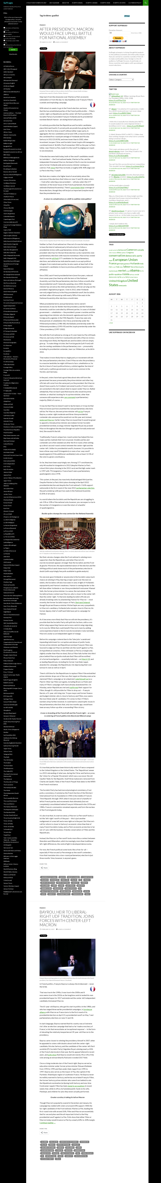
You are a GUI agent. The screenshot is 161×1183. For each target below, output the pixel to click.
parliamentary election (85, 488)
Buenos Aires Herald (10, 172)
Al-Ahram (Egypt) (9, 86)
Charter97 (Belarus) (10, 194)
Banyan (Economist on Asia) (12, 149)
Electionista (7, 340)
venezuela (122, 285)
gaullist (75, 883)
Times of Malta (8, 824)
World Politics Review (10, 872)
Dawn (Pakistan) (9, 269)
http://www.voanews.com (11, 435)
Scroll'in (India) (8, 707)
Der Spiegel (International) (12, 274)
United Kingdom (118, 280)
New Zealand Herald (10, 609)
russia (125, 274)
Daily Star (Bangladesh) (11, 250)
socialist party (64, 894)
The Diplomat (8, 779)
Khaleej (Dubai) (8, 500)
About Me (65, 3)
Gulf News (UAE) (9, 415)
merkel (122, 270)
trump (131, 277)
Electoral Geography (10, 342)
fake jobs (65, 880)
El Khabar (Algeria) (9, 314)
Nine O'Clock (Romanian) (11, 615)
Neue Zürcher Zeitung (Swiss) (13, 595)
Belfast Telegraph (9, 160)
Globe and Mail (8, 404)
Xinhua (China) (8, 877)
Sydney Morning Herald (11, 746)
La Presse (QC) (8, 531)
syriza (123, 277)
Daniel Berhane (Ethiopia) (12, 261)
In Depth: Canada (91, 3)
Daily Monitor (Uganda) (11, 244)
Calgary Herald (8, 177)
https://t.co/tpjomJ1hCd (135, 166)
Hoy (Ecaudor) (8, 432)
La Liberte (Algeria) (9, 520)
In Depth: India (105, 3)
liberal (133, 267)
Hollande (45, 885)
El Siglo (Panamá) (9, 328)
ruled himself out (82, 679)
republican (77, 891)
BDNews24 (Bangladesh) (11, 157)
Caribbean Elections (10, 183)
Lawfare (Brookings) (10, 545)
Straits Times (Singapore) (11, 729)
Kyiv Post (6, 508)
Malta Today (7, 571)
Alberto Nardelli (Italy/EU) (12, 92)
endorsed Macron (47, 420)
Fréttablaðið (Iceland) (10, 388)
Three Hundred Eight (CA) (12, 818)
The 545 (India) (8, 760)
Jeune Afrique (8, 491)
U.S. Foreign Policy (134, 3)
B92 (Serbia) (7, 138)
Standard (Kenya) (9, 726)
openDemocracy (9, 639)
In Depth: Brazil (77, 3)
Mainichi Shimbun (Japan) (11, 565)
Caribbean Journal (9, 186)
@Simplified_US (117, 96)
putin (111, 274)
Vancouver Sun (8, 848)
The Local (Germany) (10, 801)
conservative (117, 255)
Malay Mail (7, 568)
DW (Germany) (8, 294)
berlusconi (122, 250)
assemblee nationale (49, 877)
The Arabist (7, 763)
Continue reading (48, 1123)
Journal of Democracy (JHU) (12, 497)
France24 (7, 375)
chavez (114, 252)
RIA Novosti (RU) (9, 693)
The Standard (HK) (9, 812)
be (80, 411)
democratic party (133, 255)
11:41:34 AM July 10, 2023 (117, 143)
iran (110, 267)
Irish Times (7, 466)
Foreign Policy (8, 367)
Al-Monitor (7, 89)
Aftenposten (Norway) (11, 80)
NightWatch (7, 612)
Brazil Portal (7, 166)
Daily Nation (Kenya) (10, 247)
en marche (55, 880)
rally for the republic (50, 891)
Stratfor (6, 732)
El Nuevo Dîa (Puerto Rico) (12, 323)
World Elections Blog (10, 869)
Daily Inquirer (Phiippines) (12, 238)
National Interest (9, 593)
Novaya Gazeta (8, 620)
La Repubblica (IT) (9, 534)
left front (71, 885)
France (42, 25)
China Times (7, 202)
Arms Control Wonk (10, 123)
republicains (65, 891)
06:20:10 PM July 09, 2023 (117, 217)
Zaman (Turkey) (8, 889)
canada (140, 249)
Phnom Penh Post (9, 658)
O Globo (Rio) (8, 629)
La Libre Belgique (9, 522)
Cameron (132, 249)
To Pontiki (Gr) (8, 829)
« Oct (111, 323)
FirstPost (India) (9, 362)
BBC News (7, 155)
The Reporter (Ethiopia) (11, 809)
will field (55, 258)
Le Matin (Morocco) (10, 551)
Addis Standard (8, 72)
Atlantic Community (10, 135)
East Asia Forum (9, 300)
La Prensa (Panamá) (10, 528)
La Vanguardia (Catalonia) (11, 539)
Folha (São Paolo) (9, 364)
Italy (118, 267)
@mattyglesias (114, 151)
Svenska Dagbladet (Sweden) (12, 743)
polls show (52, 1055)
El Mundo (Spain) (9, 317)
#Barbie (116, 177)
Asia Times (7, 129)
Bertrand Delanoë (82, 602)
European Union (125, 259)
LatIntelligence (8, 542)
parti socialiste (67, 1153)
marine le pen (46, 888)
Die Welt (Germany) (10, 286)
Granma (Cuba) (8, 407)
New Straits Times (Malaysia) (13, 603)
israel (114, 267)
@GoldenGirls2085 (118, 175)
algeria (44, 1142)
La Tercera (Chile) (9, 537)
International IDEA (9, 461)
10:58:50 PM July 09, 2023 (117, 190)
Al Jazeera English (9, 83)
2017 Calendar (54, 3)
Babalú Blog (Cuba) (9, 140)
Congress (130, 252)
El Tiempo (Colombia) (10, 331)
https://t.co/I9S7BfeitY (135, 126)
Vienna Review (8, 853)
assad (110, 250)
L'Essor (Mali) (8, 514)
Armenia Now (8, 121)
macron (81, 885)
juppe (54, 885)
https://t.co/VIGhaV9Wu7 (118, 187)
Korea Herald (8, 503)
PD (141, 271)
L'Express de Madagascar (11, 517)
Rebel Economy (8, 683)
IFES (5, 447)
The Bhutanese (8, 768)
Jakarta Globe (8, 472)
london (59, 1150)
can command (69, 397)
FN (80, 880)
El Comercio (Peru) (10, 308)
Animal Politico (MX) (10, 118)
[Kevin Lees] (114, 94)
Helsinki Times (8, 421)
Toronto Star (7, 832)
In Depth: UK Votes (119, 3)
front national (63, 883)
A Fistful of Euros (9, 66)
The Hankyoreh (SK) (10, 787)
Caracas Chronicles (10, 180)
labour (127, 266)
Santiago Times (8, 699)
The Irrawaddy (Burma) (11, 798)
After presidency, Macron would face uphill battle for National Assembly (66, 33)
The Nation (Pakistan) (10, 807)
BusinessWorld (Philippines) (12, 174)
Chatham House (9, 196)
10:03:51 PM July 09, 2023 (117, 204)
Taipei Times (7, 748)
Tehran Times (8, 751)
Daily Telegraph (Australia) (12, 255)
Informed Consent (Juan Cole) (13, 455)
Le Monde (7, 554)
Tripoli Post (7, 835)
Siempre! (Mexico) (9, 716)
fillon (74, 880)
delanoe (45, 880)
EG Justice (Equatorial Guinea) (13, 303)
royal (87, 891)
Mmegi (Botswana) (9, 579)
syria (119, 277)
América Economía (10, 97)
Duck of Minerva (9, 289)
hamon (84, 883)
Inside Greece (8, 458)
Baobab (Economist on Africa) (13, 152)
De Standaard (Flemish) (11, 272)
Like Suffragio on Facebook (122, 332)
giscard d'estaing (48, 1147)
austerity (115, 250)
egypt (110, 260)
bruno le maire (73, 877)
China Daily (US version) (11, 199)
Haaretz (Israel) (8, 418)
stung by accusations (76, 1086)
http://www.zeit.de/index (11, 438)
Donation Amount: (116, 30)
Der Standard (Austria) (11, 277)
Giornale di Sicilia (9, 398)
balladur (53, 1142)
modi (128, 271)
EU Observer (8, 345)
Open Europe (8, 636)
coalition (123, 252)
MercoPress (7, 576)
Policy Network (8, 661)
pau (78, 1153)
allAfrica (6, 94)
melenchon (58, 888)
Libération (7, 556)
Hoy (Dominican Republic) (12, 430)
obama (134, 270)
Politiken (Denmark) (10, 666)
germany (120, 263)
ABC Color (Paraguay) (10, 69)
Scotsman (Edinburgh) (10, 705)
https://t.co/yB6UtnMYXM (119, 226)
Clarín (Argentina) (9, 213)
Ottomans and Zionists (11, 647)
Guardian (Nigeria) (9, 413)
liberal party (139, 267)
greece (127, 264)
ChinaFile (7, 205)
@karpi (113, 109)
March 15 (85, 659)
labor (121, 267)
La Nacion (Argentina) (10, 525)
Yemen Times (8, 883)
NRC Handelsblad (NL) (10, 623)
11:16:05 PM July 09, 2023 (117, 168)
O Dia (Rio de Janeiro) (10, 626)
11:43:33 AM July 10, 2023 (117, 128)
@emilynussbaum (117, 211)
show (53, 168)
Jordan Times (8, 494)
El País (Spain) (8, 325)
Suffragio (8, 3)
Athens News (8, 132)
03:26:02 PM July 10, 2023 (117, 102)
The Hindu (7, 790)
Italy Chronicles (8, 469)
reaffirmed (73, 687)
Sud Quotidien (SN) (10, 735)
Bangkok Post (8, 146)
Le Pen (61, 885)
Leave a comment (61, 42)
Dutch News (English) (10, 291)
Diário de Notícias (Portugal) (12, 280)
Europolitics (7, 351)
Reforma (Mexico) (9, 685)
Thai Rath (6, 757)
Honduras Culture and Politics (13, 427)
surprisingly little (77, 187)
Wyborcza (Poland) (9, 875)
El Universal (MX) (9, 334)
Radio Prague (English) (11, 680)
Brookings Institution (10, 169)
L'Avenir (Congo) (9, 511)
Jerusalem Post (8, 488)
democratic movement (69, 1142)
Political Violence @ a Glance (12, 663)
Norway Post (8, 617)
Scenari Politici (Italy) (10, 702)
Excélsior (6, 354)
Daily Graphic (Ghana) (10, 235)
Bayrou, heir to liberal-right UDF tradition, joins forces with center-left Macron (67, 918)
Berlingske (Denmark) (10, 163)
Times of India (8, 821)
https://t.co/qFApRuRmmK (118, 202)
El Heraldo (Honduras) (11, 311)
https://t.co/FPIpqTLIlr (117, 100)
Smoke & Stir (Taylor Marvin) (12, 719)
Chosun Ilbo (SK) (9, 208)
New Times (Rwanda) (10, 606)
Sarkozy (52, 894)
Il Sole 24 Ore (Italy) (10, 449)
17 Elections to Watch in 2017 (36, 3)
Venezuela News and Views (12, 850)
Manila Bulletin (8, 573)
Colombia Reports (9, 216)
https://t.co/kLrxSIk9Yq (135, 177)
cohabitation (87, 877)
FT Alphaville (8, 391)
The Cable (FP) (8, 771)
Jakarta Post (7, 475)
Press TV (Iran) (8, 672)
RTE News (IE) (8, 696)
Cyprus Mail (7, 230)
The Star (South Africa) (11, 815)
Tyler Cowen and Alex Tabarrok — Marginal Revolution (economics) (11, 840)
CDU (110, 252)
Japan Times (7, 481)
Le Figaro (6, 548)
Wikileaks (7, 861)
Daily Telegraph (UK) (10, 258)
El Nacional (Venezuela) (11, 320)
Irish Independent (9, 464)
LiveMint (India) (8, 559)
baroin (62, 877)
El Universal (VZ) (9, 337)
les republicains (47, 1150)
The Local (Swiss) (9, 804)
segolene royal (81, 1156)
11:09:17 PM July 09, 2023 (117, 179)
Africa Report (8, 77)
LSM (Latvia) (7, 562)
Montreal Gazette (9, 585)
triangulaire (77, 894)
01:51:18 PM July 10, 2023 (117, 115)
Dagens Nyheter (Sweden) (12, 233)
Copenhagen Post (9, 219)
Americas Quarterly (10, 100)
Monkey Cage (8, 582)
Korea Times (8, 505)
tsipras (136, 277)
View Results (13, 54)
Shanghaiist (7, 710)
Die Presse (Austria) (10, 283)
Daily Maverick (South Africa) (13, 241)
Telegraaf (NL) (8, 754)
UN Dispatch (7, 845)
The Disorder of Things (11, 782)
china (119, 252)
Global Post (7, 401)
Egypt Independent (9, 306)
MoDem (55, 1153)
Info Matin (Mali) (9, 452)
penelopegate (71, 888)
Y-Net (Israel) (8, 880)
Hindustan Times (9, 424)
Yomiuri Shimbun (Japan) (11, 886)
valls (88, 894)
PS (80, 888)
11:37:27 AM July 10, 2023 (117, 158)
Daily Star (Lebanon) (10, 252)
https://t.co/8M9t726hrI (122, 113)
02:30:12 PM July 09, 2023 (117, 228)
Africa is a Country (9, 75)
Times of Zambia (9, 826)
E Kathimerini (8, 297)
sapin (43, 894)
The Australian (8, 765)
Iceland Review (8, 444)
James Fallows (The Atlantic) (12, 478)
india (141, 264)
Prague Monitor (8, 669)
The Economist (8, 785)
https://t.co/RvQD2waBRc (118, 156)
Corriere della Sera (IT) (11, 222)
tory (127, 277)
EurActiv (6, 348)
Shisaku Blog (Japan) (10, 713)
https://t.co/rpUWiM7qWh (118, 141)
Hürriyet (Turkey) (9, 441)
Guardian (6, 410)
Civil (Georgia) (8, 211)
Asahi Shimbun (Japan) (11, 126)
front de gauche (48, 883)
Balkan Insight (8, 143)
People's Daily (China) (10, 655)
